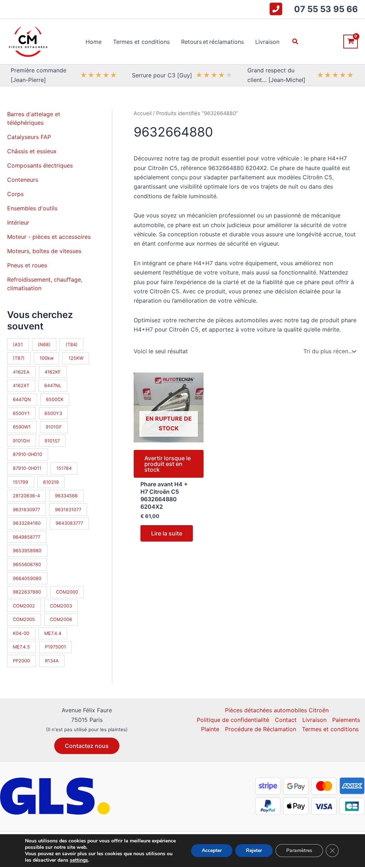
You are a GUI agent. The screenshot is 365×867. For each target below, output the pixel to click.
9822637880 (27, 592)
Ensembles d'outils (32, 208)
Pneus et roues (27, 265)
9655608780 (27, 564)
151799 (20, 482)
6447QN (22, 399)
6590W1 (22, 427)
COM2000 (67, 592)
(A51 (18, 344)
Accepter (212, 850)
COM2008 (61, 619)
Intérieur (18, 222)
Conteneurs (22, 179)
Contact (286, 719)
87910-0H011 (27, 468)
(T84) (72, 344)
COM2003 (61, 606)
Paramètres (299, 850)
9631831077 (68, 509)
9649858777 (26, 537)
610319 (51, 482)
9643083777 (69, 523)
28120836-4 (26, 495)
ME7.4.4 (52, 633)
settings (79, 860)
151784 (64, 468)
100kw (46, 358)
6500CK (54, 399)
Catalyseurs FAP (29, 136)
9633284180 (27, 523)
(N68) (44, 344)
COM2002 (24, 606)
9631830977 (26, 509)
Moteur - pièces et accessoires (49, 236)
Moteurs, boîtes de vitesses (44, 251)
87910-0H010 (27, 454)
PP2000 (21, 660)
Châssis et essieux (32, 151)
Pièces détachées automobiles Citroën (277, 710)
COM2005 (24, 619)
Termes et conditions (330, 729)
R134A (52, 660)
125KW (75, 358)
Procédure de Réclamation (260, 729)
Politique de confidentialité (233, 719)
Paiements (346, 719)
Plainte (210, 729)
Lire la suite (166, 533)
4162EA (21, 372)
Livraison (314, 719)
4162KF (53, 372)
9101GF (54, 427)
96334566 (66, 495)
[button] (295, 41)
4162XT (21, 385)
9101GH (21, 440)
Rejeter (254, 850)
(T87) (19, 358)
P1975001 (55, 647)
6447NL (52, 385)
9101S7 (52, 440)
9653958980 (27, 550)
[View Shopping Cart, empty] (350, 41)
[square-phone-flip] (276, 9)
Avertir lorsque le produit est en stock (167, 464)
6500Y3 (53, 413)
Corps (15, 193)
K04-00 (21, 633)
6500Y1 (21, 413)
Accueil (142, 113)
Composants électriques (40, 165)
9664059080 (27, 578)
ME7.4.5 (21, 647)
